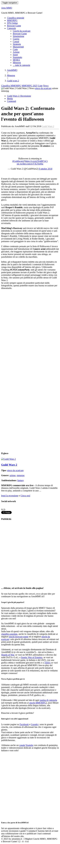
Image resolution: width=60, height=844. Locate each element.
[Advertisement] (30, 553)
